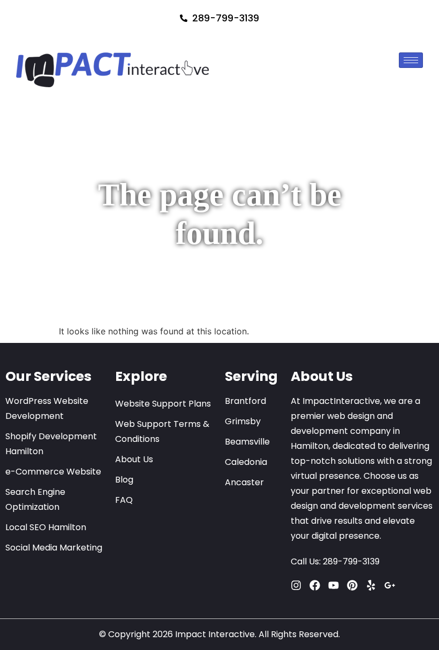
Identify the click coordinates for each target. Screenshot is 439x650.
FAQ (124, 500)
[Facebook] (314, 585)
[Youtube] (333, 585)
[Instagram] (296, 585)
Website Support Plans (163, 403)
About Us (134, 459)
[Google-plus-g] (389, 585)
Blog (124, 479)
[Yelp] (371, 585)
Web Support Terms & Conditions (162, 431)
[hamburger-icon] (411, 60)
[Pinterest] (352, 585)
